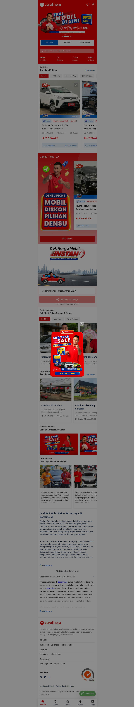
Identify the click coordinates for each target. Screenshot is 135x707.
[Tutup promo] (82, 324)
